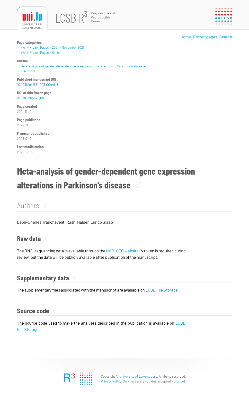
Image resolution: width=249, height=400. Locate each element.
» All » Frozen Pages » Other (40, 52)
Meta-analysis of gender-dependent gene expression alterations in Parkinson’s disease (83, 66)
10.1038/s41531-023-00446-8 (38, 84)
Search (225, 36)
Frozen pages (205, 36)
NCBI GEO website (122, 250)
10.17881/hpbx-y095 (31, 98)
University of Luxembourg (138, 376)
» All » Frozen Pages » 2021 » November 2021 (52, 47)
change (179, 381)
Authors (29, 71)
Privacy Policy (111, 381)
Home (185, 36)
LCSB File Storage (161, 289)
